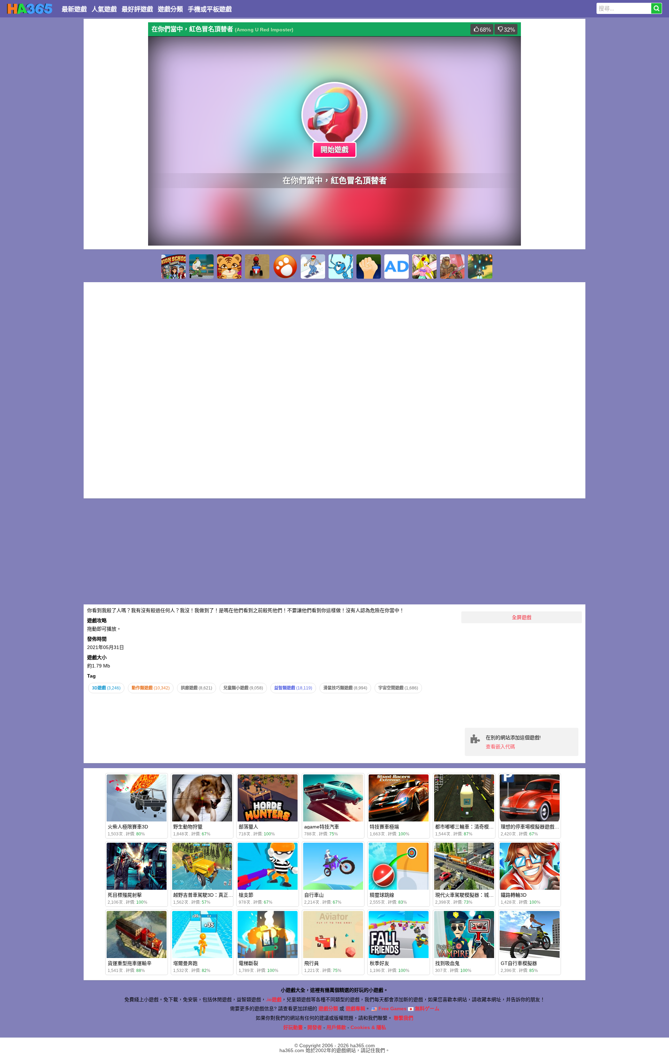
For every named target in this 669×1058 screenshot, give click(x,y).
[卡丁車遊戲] (257, 266)
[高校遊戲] (173, 266)
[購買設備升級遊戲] (368, 266)
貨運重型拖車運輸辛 (130, 963)
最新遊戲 (74, 9)
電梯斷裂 (248, 963)
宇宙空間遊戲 (398, 688)
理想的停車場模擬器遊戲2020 (533, 826)
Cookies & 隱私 (368, 1027)
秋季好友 (379, 963)
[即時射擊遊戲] (201, 266)
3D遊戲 (106, 688)
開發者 (314, 1027)
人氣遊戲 (104, 9)
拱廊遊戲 (196, 688)
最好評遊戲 (137, 9)
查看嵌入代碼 (500, 746)
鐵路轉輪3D (513, 895)
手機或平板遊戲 (210, 9)
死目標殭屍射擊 (125, 895)
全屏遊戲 (521, 617)
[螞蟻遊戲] (341, 266)
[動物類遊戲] (285, 266)
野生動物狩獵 (187, 826)
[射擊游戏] (480, 266)
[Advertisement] (115, 126)
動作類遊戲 (151, 688)
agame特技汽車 (321, 826)
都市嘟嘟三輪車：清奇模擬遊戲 (469, 826)
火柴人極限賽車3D (128, 826)
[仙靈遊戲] (424, 266)
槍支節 (246, 895)
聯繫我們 (403, 1018)
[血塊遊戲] (452, 266)
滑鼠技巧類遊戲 (345, 688)
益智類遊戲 (293, 688)
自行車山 (314, 895)
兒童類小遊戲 (243, 688)
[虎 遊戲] (229, 266)
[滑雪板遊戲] (313, 266)
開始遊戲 (334, 150)
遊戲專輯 (355, 1008)
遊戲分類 (170, 9)
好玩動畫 (293, 1027)
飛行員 (311, 963)
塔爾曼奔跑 (185, 963)
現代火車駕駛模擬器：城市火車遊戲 (474, 895)
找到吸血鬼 (447, 963)
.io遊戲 (274, 999)
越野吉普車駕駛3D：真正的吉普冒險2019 (218, 895)
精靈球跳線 (382, 895)
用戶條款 (336, 1027)
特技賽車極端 (384, 826)
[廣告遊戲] (396, 266)
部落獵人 (248, 826)
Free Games (392, 1008)
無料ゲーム (426, 1008)
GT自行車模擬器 (519, 963)
